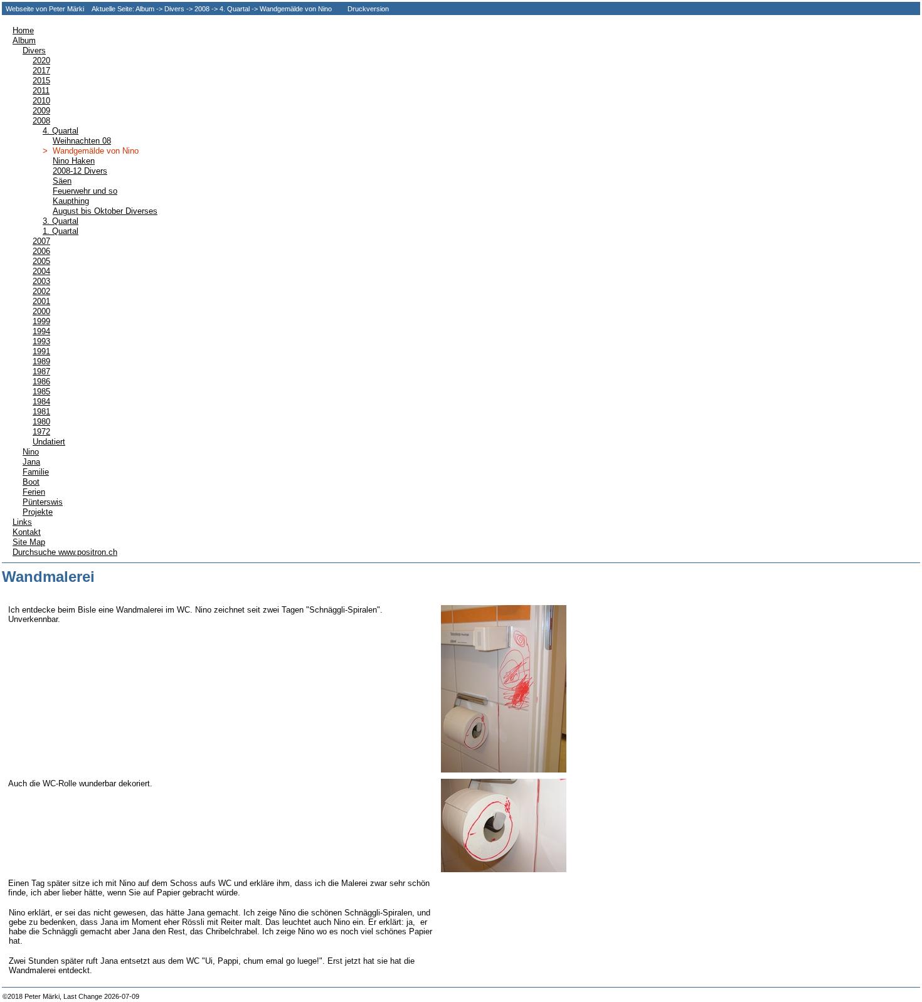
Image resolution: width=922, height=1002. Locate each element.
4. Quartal (235, 9)
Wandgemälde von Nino (296, 9)
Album (144, 9)
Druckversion (368, 9)
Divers (174, 9)
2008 (201, 9)
